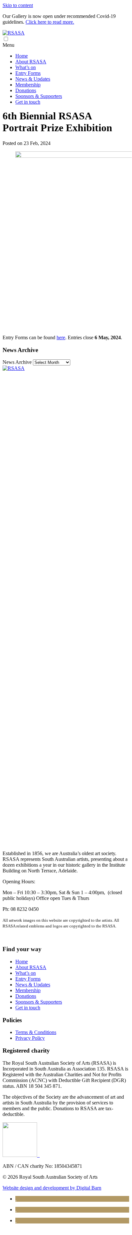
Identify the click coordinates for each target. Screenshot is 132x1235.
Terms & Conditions (35, 1032)
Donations (25, 90)
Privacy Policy (30, 1038)
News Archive (17, 362)
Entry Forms (28, 73)
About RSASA (30, 61)
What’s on (25, 67)
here (61, 337)
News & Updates (32, 79)
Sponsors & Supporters (38, 96)
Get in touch (27, 102)
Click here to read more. (50, 22)
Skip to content (18, 5)
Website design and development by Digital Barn (52, 1188)
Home (21, 56)
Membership (28, 84)
